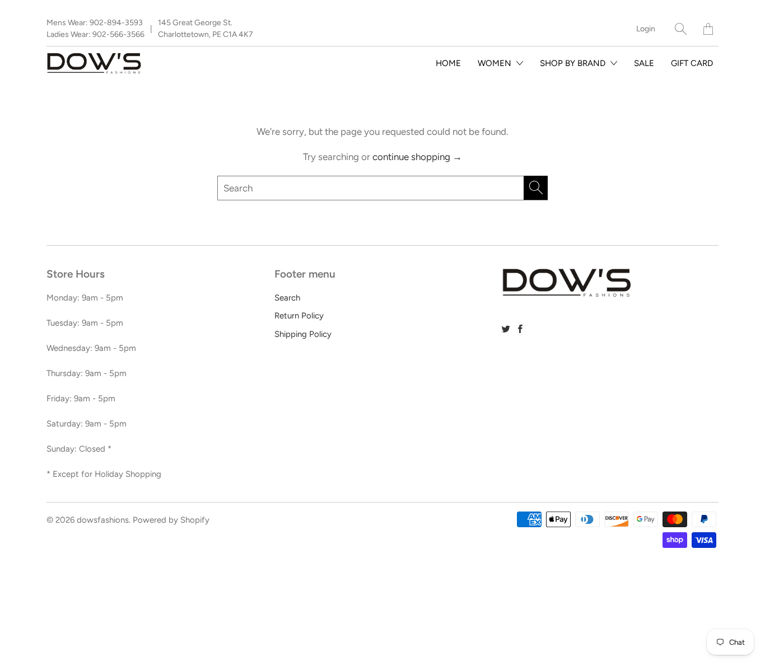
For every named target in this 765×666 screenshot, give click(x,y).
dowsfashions (103, 520)
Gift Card (692, 63)
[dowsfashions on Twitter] (506, 329)
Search (287, 298)
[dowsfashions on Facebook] (520, 329)
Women (496, 63)
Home (448, 63)
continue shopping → (417, 156)
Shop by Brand (574, 63)
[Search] (680, 28)
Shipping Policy (303, 334)
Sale (644, 63)
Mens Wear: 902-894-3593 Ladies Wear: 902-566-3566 (95, 28)
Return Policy (299, 316)
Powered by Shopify (171, 520)
